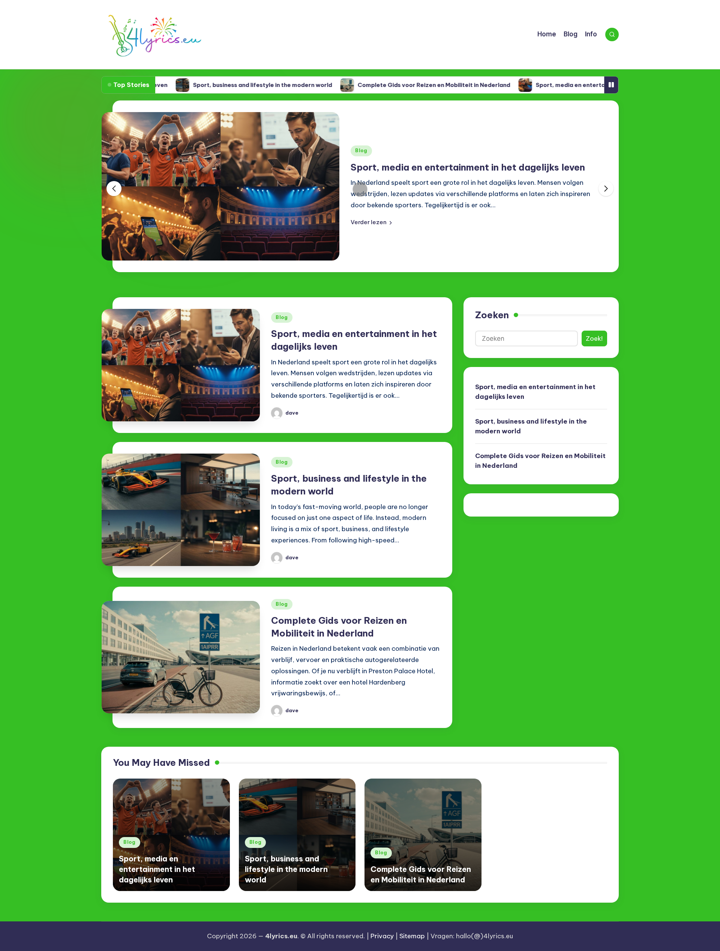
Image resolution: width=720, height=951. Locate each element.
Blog (361, 150)
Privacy (382, 936)
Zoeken (492, 314)
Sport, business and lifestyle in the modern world (226, 84)
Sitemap (412, 936)
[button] (371, 222)
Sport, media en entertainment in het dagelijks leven (575, 84)
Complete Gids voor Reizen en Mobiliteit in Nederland (397, 84)
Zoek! (594, 338)
